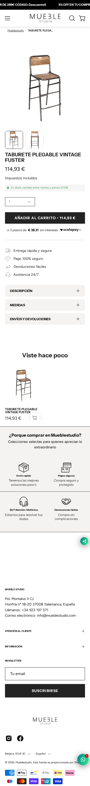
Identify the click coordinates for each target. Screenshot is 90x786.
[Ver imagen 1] (14, 140)
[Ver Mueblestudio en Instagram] (8, 738)
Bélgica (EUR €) (15, 753)
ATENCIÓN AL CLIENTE (18, 631)
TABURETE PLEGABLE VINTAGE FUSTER (21, 411)
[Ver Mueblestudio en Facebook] (20, 738)
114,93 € (13, 418)
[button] (71, 18)
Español (41, 753)
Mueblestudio (16, 30)
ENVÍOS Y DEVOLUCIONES (30, 319)
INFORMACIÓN (13, 646)
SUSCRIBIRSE (45, 690)
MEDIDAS (17, 305)
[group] (45, 4)
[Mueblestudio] (45, 18)
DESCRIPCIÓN (21, 291)
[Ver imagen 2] (35, 140)
